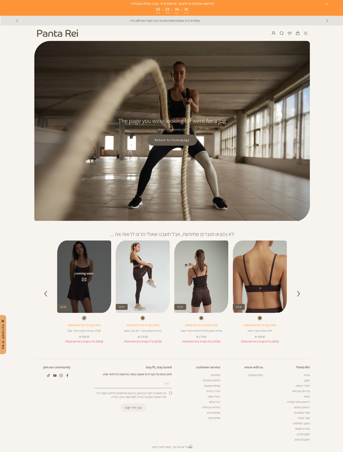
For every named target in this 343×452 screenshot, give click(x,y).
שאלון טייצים (213, 412)
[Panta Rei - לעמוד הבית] (57, 33)
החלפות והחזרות (211, 380)
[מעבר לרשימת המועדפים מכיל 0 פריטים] (289, 33)
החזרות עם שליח (211, 407)
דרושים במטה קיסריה (298, 402)
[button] (298, 33)
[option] (259, 318)
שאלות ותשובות (212, 386)
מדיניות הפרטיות (301, 391)
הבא (327, 20)
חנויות (307, 396)
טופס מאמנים (256, 375)
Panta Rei (303, 367)
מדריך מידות (213, 391)
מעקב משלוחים (301, 423)
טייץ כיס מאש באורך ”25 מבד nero (143, 331)
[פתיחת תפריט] (305, 33)
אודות (307, 375)
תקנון (307, 380)
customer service (208, 367)
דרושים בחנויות (302, 407)
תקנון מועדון (303, 434)
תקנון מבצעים (302, 439)
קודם (17, 20)
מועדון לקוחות (302, 429)
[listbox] (260, 318)
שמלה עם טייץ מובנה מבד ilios (84, 331)
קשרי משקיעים (302, 412)
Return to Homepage (172, 140)
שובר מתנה (304, 418)
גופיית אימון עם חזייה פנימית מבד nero (201, 331)
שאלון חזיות (214, 418)
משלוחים (215, 375)
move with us (253, 367)
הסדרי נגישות (303, 386)
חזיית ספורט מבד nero (260, 331)
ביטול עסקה (214, 396)
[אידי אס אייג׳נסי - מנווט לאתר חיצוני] (172, 447)
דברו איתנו (214, 402)
